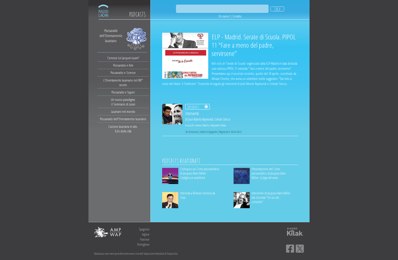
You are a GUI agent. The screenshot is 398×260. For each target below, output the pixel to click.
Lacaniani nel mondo (123, 111)
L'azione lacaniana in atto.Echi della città (123, 128)
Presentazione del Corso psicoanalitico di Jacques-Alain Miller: (269, 173)
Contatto (237, 16)
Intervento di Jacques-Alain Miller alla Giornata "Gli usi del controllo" (271, 197)
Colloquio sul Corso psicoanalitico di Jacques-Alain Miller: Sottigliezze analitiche (199, 173)
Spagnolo (144, 229)
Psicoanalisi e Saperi (123, 92)
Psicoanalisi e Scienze (123, 72)
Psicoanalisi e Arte (123, 65)
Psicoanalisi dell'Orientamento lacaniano (123, 119)
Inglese (145, 234)
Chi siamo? (224, 16)
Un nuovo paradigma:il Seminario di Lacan (123, 101)
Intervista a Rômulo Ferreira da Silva (197, 195)
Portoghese (143, 244)
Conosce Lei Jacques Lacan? (123, 58)
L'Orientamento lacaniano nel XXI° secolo (123, 82)
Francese (144, 239)
